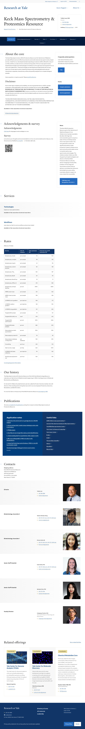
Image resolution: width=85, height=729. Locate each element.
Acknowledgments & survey (23, 39)
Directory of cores (42, 708)
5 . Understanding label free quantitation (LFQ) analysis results (22, 435)
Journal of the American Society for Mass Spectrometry (60, 423)
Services (36, 39)
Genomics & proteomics (12, 113)
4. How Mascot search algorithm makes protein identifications (22, 433)
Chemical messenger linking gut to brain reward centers (21, 447)
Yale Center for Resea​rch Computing (55, 429)
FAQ (61, 70)
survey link (20, 140)
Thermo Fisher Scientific (52, 440)
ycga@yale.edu (11, 689)
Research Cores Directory (10, 29)
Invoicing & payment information (12, 362)
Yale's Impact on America (50, 1)
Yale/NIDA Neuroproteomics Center (55, 426)
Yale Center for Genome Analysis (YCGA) (15, 667)
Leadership (40, 714)
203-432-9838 (9, 712)
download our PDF (43, 391)
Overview (10, 39)
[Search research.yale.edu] (79, 1)
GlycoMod (49, 446)
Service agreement (65, 92)
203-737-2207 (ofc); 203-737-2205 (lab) (47, 542)
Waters (48, 443)
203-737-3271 (37, 690)
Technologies (9, 207)
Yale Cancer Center (51, 432)
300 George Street (69, 27)
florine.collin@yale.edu (44, 544)
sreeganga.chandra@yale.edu (45, 618)
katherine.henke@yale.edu (44, 569)
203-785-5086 (65, 22)
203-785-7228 (63, 688)
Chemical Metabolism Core (67, 655)
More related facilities (75, 642)
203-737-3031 (11, 686)
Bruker (48, 435)
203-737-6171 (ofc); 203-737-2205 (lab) (47, 517)
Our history (52, 39)
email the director (31, 77)
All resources (41, 711)
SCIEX (48, 437)
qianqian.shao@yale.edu (44, 593)
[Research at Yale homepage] (11, 709)
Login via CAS (63, 1)
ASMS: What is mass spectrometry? (55, 420)
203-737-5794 (42, 591)
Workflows (8, 222)
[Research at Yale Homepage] (16, 7)
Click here (6, 131)
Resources (72, 39)
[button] (77, 724)
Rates (44, 39)
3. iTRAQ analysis (11, 430)
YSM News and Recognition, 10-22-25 (67, 181)
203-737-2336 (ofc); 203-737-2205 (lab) (47, 566)
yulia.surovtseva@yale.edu (40, 692)
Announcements (73, 1)
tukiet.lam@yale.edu (66, 24)
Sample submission (65, 87)
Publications (62, 39)
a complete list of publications (15, 405)
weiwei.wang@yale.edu (44, 520)
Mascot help (49, 449)
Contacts (42, 43)
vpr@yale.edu (9, 714)
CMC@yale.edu (63, 691)
